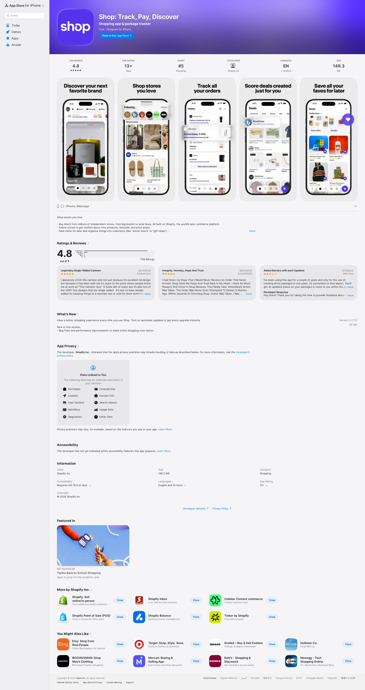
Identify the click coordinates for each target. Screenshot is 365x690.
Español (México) (228, 678)
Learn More (165, 429)
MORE (148, 293)
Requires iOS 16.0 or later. (72, 485)
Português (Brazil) (314, 678)
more (252, 230)
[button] (24, 25)
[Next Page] (361, 140)
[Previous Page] (53, 140)
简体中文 (267, 678)
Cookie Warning (114, 682)
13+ (262, 485)
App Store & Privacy (92, 682)
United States (209, 678)
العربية (244, 678)
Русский (255, 678)
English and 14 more (170, 485)
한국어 (299, 678)
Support (130, 682)
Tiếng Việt (332, 678)
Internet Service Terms (68, 682)
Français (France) (284, 678)
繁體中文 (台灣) (348, 678)
